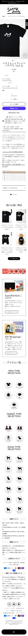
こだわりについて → (12, 311)
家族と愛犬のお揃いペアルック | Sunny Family (15, 620)
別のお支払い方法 (14, 112)
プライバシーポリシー (20, 613)
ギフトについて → (11, 353)
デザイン (13, 608)
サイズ (10, 82)
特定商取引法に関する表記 (8, 613)
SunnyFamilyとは (20, 608)
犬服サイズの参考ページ (17, 592)
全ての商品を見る (14, 258)
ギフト (7, 610)
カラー (7, 75)
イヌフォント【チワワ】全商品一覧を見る (12, 151)
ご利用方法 (12, 610)
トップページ (7, 608)
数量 (3, 90)
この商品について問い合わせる (9, 188)
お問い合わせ (18, 550)
